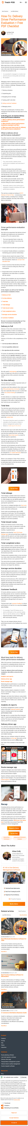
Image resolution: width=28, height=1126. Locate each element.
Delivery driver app (6, 1059)
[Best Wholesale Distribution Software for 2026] (14, 926)
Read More (4, 951)
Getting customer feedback (9, 103)
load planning (12, 371)
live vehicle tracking (10, 392)
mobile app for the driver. (14, 425)
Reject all (14, 1112)
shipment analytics (16, 709)
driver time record (13, 435)
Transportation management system (10, 1061)
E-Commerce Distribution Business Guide (14, 1012)
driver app (14, 738)
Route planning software (7, 1055)
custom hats (10, 417)
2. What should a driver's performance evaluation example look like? (12, 124)
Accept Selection (14, 1118)
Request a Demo (14, 828)
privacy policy (17, 1099)
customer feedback (17, 603)
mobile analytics (5, 779)
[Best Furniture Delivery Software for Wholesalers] (14, 962)
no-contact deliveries (15, 452)
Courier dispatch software (8, 1066)
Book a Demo (14, 904)
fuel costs (23, 505)
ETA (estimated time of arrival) (11, 389)
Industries (3, 1047)
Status (2, 1045)
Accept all (14, 1122)
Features (3, 1038)
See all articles (23, 915)
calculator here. (6, 261)
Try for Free (14, 488)
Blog (2, 1073)
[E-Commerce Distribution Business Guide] (14, 1000)
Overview (24, 1077)
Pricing (3, 1040)
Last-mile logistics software (8, 1057)
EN (21, 2)
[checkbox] (5, 1103)
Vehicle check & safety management (10, 1064)
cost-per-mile (20, 259)
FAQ (2, 1043)
